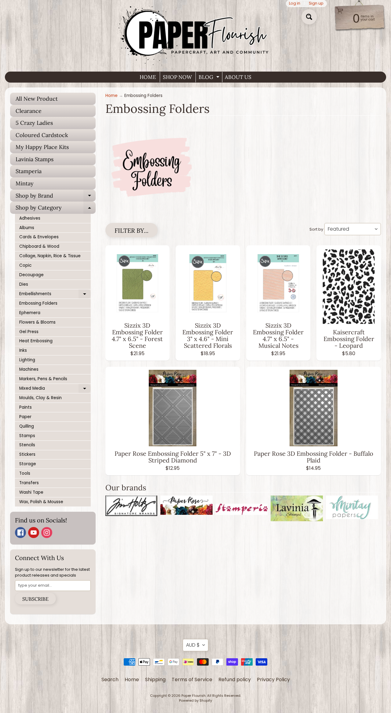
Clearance (29, 110)
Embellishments (55, 295)
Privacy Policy (273, 679)
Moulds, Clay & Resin (40, 398)
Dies (23, 284)
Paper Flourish (193, 695)
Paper (25, 417)
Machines (28, 369)
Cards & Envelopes (39, 237)
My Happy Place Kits (42, 146)
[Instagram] (46, 532)
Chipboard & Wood (39, 246)
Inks (23, 350)
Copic (25, 265)
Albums (26, 228)
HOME (148, 77)
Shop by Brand (56, 197)
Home (111, 95)
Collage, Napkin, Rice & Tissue (50, 256)
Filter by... (131, 230)
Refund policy (234, 679)
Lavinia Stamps (34, 159)
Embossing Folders (38, 303)
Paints (25, 407)
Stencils (27, 445)
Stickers (27, 454)
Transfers (29, 483)
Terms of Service (192, 679)
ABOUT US (238, 77)
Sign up (316, 4)
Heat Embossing (36, 341)
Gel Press (28, 332)
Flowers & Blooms (37, 322)
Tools (24, 473)
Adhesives (29, 218)
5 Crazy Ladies (34, 122)
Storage (27, 464)
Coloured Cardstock (42, 135)
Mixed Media (55, 389)
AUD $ (192, 644)
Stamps (27, 436)
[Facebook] (20, 532)
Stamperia (29, 171)
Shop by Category (56, 209)
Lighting (27, 360)
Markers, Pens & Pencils (43, 379)
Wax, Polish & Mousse (41, 502)
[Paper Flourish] (195, 33)
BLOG (210, 78)
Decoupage (31, 275)
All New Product (37, 98)
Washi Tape (31, 492)
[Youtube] (33, 532)
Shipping (155, 679)
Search (110, 679)
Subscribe (35, 599)
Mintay (25, 183)
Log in (294, 4)
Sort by (316, 229)
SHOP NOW (177, 77)
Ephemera (29, 313)
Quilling (26, 426)
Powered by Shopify (195, 700)
